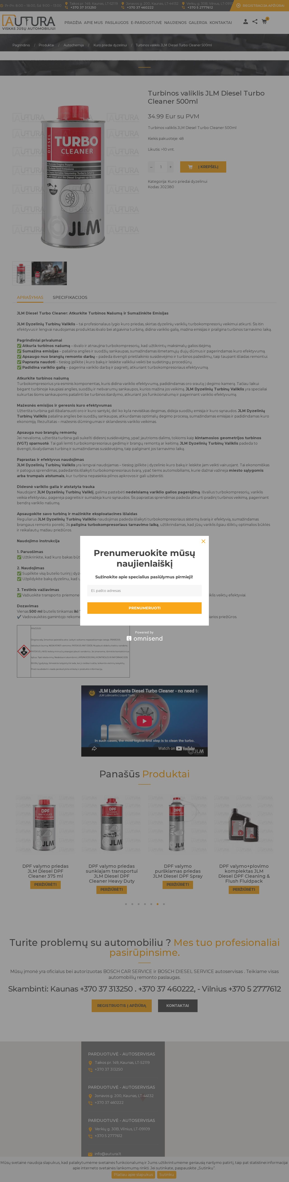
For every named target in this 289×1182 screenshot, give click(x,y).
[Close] (203, 541)
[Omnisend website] (144, 636)
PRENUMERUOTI (145, 608)
